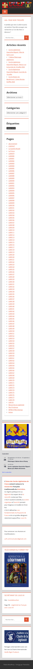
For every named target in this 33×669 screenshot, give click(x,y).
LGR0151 (11, 333)
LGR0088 (11, 176)
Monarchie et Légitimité (16, 405)
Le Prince (12, 151)
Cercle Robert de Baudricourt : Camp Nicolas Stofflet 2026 (16, 79)
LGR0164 (11, 365)
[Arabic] (8, 3)
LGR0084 (11, 166)
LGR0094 (11, 191)
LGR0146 (11, 321)
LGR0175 (11, 393)
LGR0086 (11, 171)
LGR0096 (11, 195)
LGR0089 (11, 178)
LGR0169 (11, 378)
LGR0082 (11, 161)
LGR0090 (11, 181)
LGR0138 (11, 301)
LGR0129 (11, 279)
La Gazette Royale (14, 149)
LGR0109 (11, 227)
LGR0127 (11, 274)
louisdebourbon (13, 600)
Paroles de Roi (11, 128)
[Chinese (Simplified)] (10, 3)
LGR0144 (11, 316)
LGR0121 (11, 260)
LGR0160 (11, 356)
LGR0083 (11, 163)
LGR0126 (11, 272)
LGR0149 (11, 328)
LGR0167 (11, 373)
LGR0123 (11, 264)
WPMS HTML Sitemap (16, 410)
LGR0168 (11, 375)
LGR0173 (11, 388)
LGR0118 (11, 250)
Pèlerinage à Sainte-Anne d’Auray (18, 461)
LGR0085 (11, 168)
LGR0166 (11, 370)
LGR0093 (11, 188)
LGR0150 (11, 331)
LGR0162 (11, 361)
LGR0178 (11, 400)
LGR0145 (11, 319)
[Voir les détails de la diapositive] (16, 436)
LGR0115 (11, 242)
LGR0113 (11, 237)
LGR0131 (11, 284)
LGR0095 (11, 193)
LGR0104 (11, 215)
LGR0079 (11, 154)
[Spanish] (30, 3)
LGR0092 (11, 186)
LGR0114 (11, 240)
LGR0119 (11, 252)
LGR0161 (11, 358)
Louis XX (23, 518)
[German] (19, 3)
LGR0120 (11, 255)
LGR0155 (11, 343)
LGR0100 (11, 205)
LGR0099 (11, 203)
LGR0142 (11, 311)
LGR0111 (11, 232)
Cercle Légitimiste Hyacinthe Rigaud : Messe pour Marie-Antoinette (19, 467)
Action (11, 412)
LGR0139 (11, 304)
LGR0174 (11, 390)
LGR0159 (11, 353)
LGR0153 (11, 338)
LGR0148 (11, 326)
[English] (14, 3)
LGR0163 (11, 363)
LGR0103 (11, 213)
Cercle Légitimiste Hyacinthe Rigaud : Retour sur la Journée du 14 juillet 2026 (16, 64)
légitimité (7, 494)
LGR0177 (11, 397)
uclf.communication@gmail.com (15, 539)
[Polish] (24, 3)
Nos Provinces (13, 407)
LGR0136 (11, 296)
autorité (17, 502)
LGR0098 (11, 200)
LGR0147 (11, 324)
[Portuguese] (26, 3)
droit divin (21, 489)
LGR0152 (11, 336)
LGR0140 (11, 306)
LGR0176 (11, 395)
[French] (17, 3)
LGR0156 (11, 346)
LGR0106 (11, 220)
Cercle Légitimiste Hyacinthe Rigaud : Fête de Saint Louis (15, 52)
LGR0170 (11, 380)
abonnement (13, 144)
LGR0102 (11, 210)
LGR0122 (11, 262)
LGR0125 (11, 269)
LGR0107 (11, 223)
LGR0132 (11, 287)
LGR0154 (11, 341)
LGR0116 (11, 245)
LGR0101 (11, 208)
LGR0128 (11, 277)
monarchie (8, 487)
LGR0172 (11, 385)
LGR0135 (11, 294)
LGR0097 (11, 198)
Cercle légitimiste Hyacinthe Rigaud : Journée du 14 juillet (16, 72)
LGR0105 (11, 218)
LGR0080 (11, 156)
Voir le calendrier (6, 472)
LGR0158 (11, 351)
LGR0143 (11, 314)
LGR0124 (11, 267)
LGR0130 (11, 282)
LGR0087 (11, 173)
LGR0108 (11, 225)
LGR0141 (11, 309)
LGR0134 (11, 292)
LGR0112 (11, 235)
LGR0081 (11, 159)
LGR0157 (11, 348)
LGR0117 (11, 247)
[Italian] (21, 3)
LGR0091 (11, 183)
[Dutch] (12, 3)
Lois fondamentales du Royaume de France (15, 512)
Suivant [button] (26, 435)
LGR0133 (11, 289)
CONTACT (12, 146)
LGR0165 (11, 368)
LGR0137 (11, 299)
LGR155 (11, 402)
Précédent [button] (6, 435)
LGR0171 (11, 383)
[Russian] (28, 3)
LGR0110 (11, 230)
